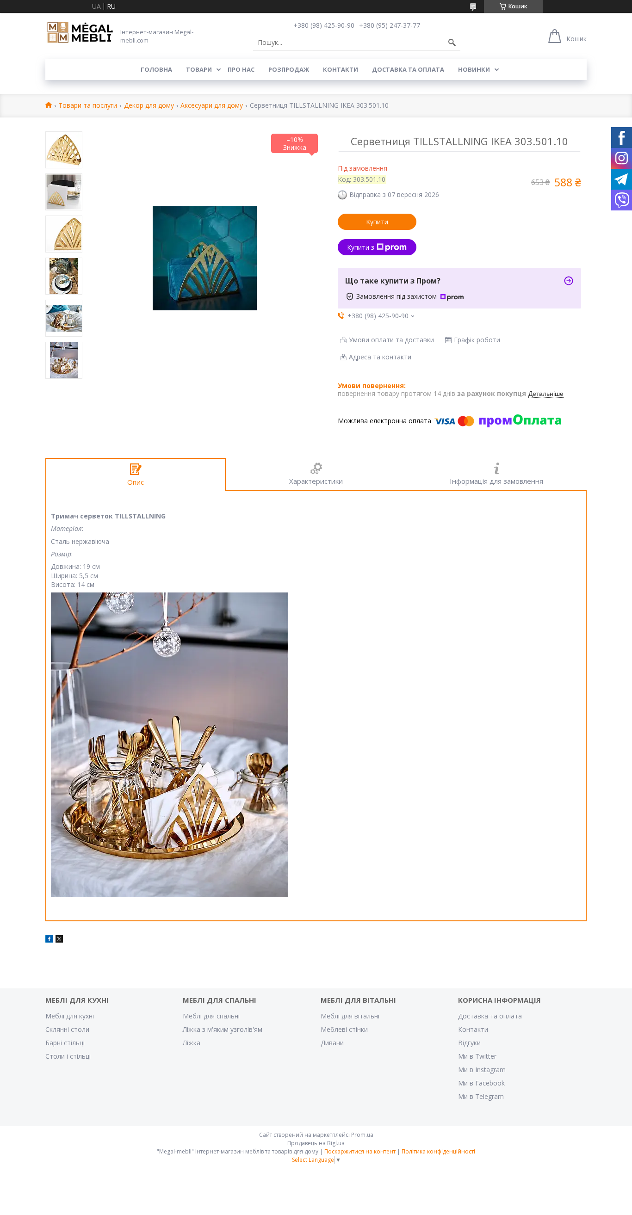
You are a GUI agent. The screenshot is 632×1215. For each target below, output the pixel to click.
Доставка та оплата (408, 69)
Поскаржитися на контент (360, 1151)
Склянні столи (67, 1029)
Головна (156, 69)
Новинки (474, 69)
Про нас (241, 69)
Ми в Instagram (482, 1069)
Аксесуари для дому (211, 106)
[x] (59, 940)
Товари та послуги (87, 106)
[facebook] (49, 940)
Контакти (340, 69)
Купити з (360, 247)
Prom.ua (362, 1135)
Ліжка (191, 1042)
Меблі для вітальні (350, 1015)
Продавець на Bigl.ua (316, 1143)
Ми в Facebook (481, 1083)
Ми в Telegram (481, 1096)
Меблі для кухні (69, 1015)
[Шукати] (452, 42)
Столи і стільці (68, 1056)
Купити (377, 221)
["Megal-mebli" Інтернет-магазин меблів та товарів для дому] (80, 33)
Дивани (332, 1042)
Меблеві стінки (344, 1029)
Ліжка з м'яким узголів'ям (222, 1029)
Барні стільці (65, 1042)
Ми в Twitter (477, 1056)
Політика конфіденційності (438, 1151)
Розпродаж (288, 69)
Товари (199, 69)
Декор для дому (149, 106)
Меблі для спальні (211, 1015)
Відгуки (469, 1042)
